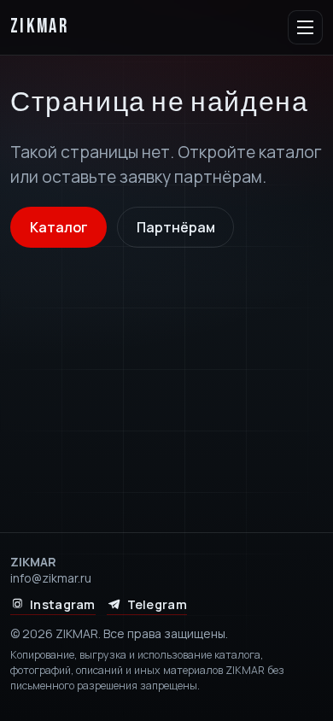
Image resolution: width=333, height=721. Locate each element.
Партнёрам (176, 227)
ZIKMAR (39, 27)
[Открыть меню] (305, 27)
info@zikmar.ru (50, 578)
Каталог (59, 227)
